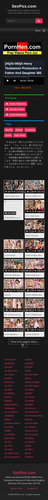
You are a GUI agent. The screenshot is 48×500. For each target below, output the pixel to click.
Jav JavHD (30, 442)
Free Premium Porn (33, 416)
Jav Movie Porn (32, 412)
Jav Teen (8, 446)
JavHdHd (29, 363)
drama (19, 130)
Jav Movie (29, 389)
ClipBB (7, 431)
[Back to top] (39, 492)
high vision (19, 135)
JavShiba (29, 404)
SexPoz (8, 397)
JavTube (8, 367)
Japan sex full (31, 431)
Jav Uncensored (11, 457)
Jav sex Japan (31, 434)
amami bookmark (17, 114)
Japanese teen (11, 404)
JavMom (8, 378)
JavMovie (29, 457)
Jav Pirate (29, 438)
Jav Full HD (9, 360)
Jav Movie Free (11, 453)
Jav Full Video (31, 423)
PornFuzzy (9, 382)
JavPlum (29, 393)
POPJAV (29, 367)
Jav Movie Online (12, 423)
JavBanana (9, 408)
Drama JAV (9, 438)
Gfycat (27, 453)
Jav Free (8, 386)
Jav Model (29, 401)
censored (30, 130)
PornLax (28, 419)
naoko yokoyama (17, 104)
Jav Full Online (31, 375)
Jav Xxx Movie (11, 412)
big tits (9, 130)
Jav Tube (8, 449)
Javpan (28, 446)
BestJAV (8, 401)
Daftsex (7, 419)
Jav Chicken (30, 427)
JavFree (28, 360)
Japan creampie (32, 382)
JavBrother (9, 416)
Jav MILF (29, 449)
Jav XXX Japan (32, 386)
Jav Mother (9, 393)
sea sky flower (16, 109)
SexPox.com (24, 6)
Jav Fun (8, 442)
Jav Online (9, 375)
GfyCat (28, 378)
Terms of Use (16, 488)
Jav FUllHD (9, 434)
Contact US (32, 488)
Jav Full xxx (30, 408)
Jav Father (29, 397)
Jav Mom (8, 389)
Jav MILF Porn (11, 371)
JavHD (28, 371)
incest (8, 135)
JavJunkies (9, 363)
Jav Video (8, 427)
